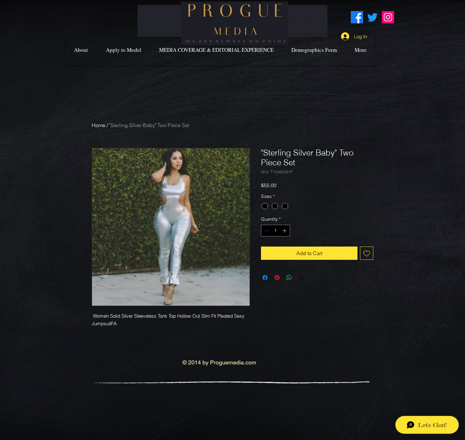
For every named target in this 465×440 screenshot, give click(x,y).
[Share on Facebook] (265, 277)
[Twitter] (372, 17)
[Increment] (285, 230)
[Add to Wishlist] (366, 253)
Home (98, 125)
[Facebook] (357, 17)
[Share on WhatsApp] (289, 277)
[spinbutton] (275, 230)
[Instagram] (388, 17)
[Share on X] (301, 277)
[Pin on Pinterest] (277, 277)
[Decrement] (266, 230)
